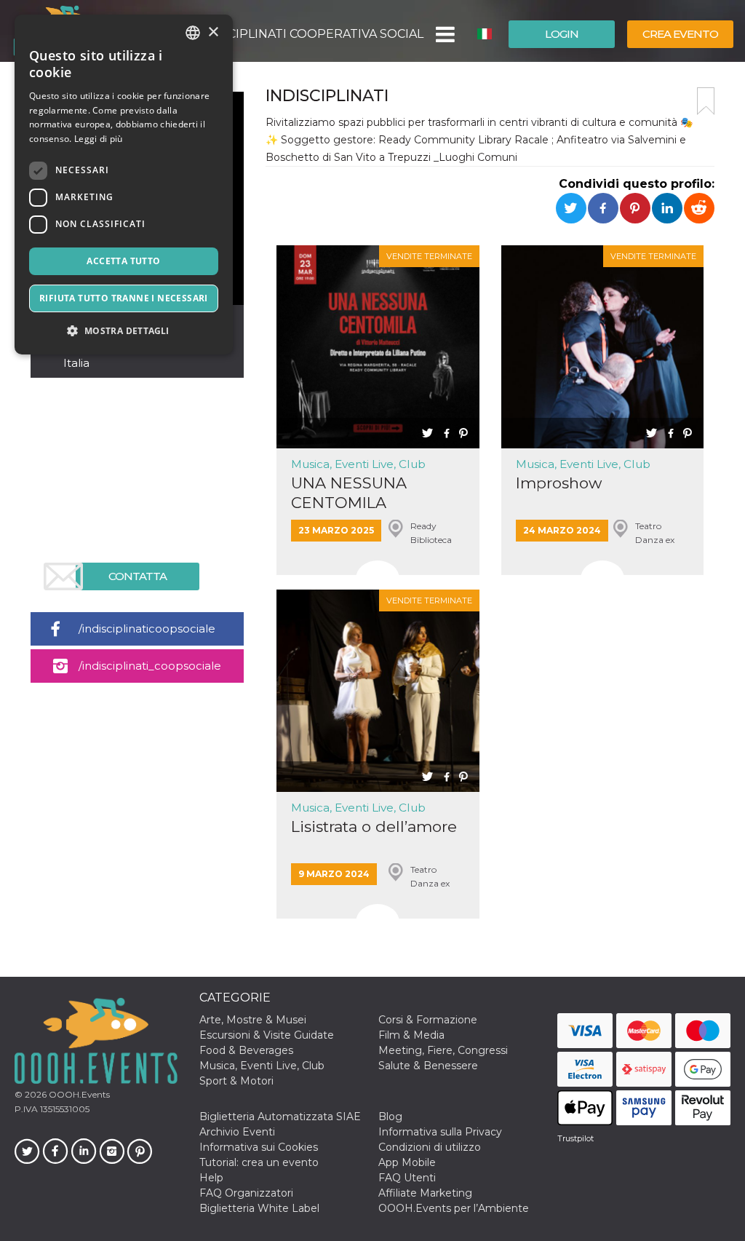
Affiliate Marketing (425, 1193)
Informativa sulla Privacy (440, 1131)
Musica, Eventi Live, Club (358, 464)
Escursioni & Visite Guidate (266, 1035)
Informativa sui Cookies (258, 1147)
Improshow (559, 483)
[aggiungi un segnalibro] (705, 101)
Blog (390, 1116)
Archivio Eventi (237, 1131)
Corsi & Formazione (427, 1019)
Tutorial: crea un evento (259, 1162)
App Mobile (407, 1162)
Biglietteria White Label (259, 1208)
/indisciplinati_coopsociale (150, 666)
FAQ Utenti (407, 1177)
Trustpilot (575, 1138)
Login (561, 34)
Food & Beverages (246, 1050)
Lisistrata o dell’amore (374, 826)
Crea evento (680, 34)
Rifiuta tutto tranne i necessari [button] (123, 298)
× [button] (212, 32)
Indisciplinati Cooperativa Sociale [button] (309, 34)
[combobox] (193, 32)
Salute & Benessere (428, 1065)
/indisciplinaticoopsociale (147, 628)
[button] (444, 34)
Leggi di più (98, 138)
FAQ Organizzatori (246, 1193)
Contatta (137, 576)
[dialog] (124, 184)
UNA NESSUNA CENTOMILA (349, 493)
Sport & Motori (236, 1080)
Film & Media (411, 1035)
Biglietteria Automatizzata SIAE (280, 1116)
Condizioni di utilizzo (429, 1147)
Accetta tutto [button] (123, 261)
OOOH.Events (78, 1094)
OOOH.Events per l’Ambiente (453, 1208)
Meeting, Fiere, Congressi (443, 1050)
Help (211, 1177)
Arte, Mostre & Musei (252, 1019)
